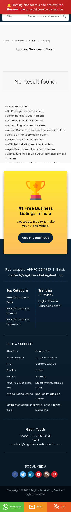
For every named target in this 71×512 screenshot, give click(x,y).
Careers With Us (46, 364)
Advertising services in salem (26, 139)
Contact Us (43, 351)
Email (39, 506)
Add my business (35, 238)
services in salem (18, 106)
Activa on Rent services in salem (27, 135)
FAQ (9, 364)
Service (11, 376)
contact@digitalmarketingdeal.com (35, 444)
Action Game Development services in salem (36, 130)
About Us (12, 351)
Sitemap (41, 376)
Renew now (16, 9)
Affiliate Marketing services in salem (30, 144)
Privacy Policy (15, 357)
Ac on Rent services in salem (25, 116)
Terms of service (46, 357)
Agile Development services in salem (31, 149)
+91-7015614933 (40, 436)
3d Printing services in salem (25, 111)
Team (39, 370)
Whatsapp (15, 506)
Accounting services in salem (26, 125)
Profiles (11, 370)
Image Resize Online (20, 394)
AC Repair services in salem (25, 120)
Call (63, 506)
